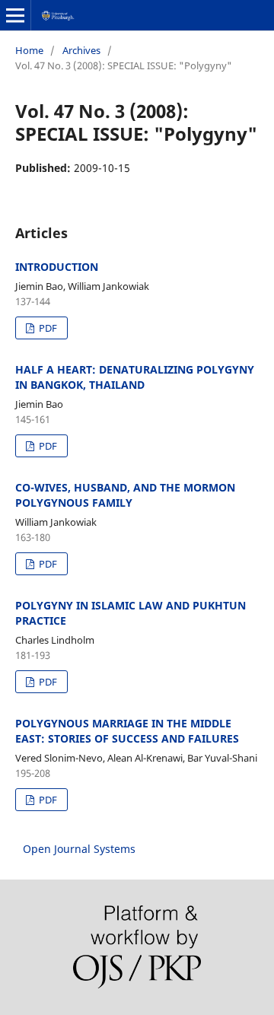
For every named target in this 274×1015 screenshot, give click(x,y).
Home (29, 50)
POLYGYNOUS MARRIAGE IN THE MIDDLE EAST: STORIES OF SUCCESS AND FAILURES (127, 731)
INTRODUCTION (56, 266)
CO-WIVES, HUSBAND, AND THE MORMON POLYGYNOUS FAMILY (125, 495)
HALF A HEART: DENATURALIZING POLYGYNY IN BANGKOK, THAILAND (134, 377)
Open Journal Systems (79, 849)
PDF (47, 328)
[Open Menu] (15, 15)
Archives (81, 50)
